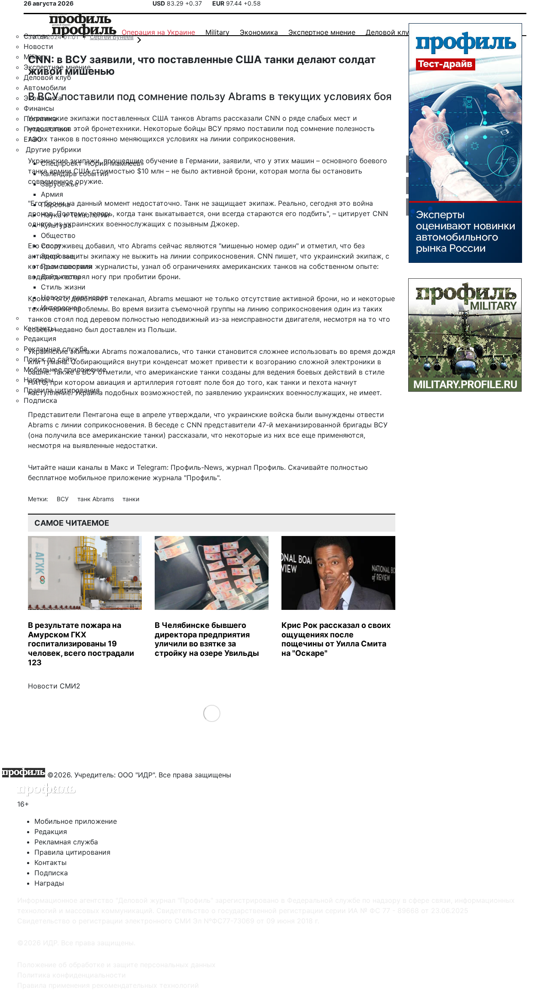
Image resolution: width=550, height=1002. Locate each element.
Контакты (50, 862)
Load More (211, 713)
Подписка (51, 872)
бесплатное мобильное (67, 477)
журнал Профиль (255, 467)
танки (130, 499)
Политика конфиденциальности (71, 975)
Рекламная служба (66, 842)
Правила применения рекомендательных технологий (108, 985)
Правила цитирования (72, 852)
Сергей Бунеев (112, 37)
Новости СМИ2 (54, 686)
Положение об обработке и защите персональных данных (116, 964)
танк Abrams (96, 499)
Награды (49, 883)
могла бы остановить (326, 171)
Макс (119, 467)
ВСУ (63, 499)
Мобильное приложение (75, 821)
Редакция (50, 831)
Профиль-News (196, 467)
